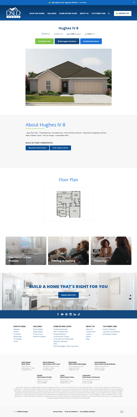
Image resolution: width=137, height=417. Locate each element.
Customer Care (110, 326)
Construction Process (61, 336)
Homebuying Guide (60, 329)
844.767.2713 (27, 370)
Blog (87, 339)
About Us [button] (84, 13)
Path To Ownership (60, 332)
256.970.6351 (49, 370)
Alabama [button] (17, 329)
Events (88, 336)
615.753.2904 (88, 383)
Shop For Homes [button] (37, 13)
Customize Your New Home (63, 339)
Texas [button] (16, 341)
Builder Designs (23, 411)
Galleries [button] (51, 13)
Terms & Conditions (71, 411)
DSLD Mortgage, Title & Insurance (65, 346)
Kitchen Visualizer (39, 336)
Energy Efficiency (59, 334)
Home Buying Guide (62, 326)
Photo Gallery (38, 329)
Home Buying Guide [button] (68, 13)
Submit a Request (109, 329)
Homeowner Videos (110, 334)
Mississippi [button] (18, 336)
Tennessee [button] (18, 339)
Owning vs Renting (60, 341)
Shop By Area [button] (20, 326)
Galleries (37, 326)
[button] (134, 3)
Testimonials (90, 332)
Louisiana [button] (17, 334)
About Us (90, 326)
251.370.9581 (100, 370)
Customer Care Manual (111, 332)
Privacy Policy (57, 411)
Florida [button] (16, 332)
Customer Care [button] (98, 13)
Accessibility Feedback (87, 411)
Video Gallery (38, 332)
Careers (89, 334)
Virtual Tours (38, 334)
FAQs (55, 344)
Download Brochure (91, 41)
